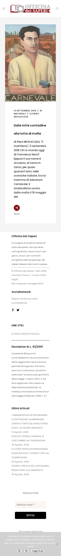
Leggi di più (37, 551)
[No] (56, 544)
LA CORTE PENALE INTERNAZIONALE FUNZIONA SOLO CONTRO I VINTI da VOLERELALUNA (30, 453)
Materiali (20, 113)
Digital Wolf (37, 283)
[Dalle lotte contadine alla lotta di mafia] (30, 62)
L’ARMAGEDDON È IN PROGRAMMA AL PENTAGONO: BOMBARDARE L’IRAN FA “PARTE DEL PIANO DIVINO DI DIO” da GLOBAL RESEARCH (30, 421)
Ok (19, 551)
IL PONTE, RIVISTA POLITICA (25, 333)
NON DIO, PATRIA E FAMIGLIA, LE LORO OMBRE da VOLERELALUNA (28, 438)
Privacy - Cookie (30, 275)
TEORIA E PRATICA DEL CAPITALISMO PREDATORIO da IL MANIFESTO (30, 468)
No (26, 551)
